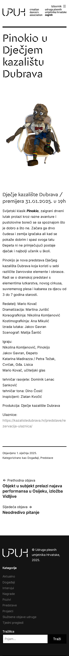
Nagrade (9, 594)
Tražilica (8, 631)
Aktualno (9, 576)
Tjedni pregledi (13, 622)
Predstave (46, 457)
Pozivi (7, 599)
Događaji (33, 457)
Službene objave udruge (19, 617)
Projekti (8, 611)
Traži (57, 639)
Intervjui (8, 588)
